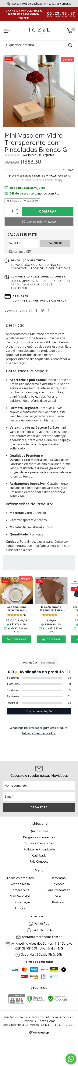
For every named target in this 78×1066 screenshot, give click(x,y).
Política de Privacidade (39, 849)
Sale (58, 896)
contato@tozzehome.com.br (42, 937)
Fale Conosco (39, 861)
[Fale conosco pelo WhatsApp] (71, 1058)
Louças (20, 908)
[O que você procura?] (70, 45)
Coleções (58, 884)
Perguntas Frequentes (39, 837)
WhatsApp (41, 923)
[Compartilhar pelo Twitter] (43, 310)
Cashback (39, 855)
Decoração (58, 878)
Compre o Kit (20, 890)
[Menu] (7, 31)
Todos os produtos (20, 878)
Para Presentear (58, 890)
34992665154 (42, 930)
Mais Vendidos (20, 896)
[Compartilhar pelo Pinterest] (49, 310)
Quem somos (39, 831)
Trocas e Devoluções (39, 843)
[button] (39, 221)
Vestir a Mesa (20, 884)
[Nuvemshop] (39, 1033)
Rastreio (58, 902)
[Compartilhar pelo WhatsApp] (30, 310)
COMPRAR (18, 639)
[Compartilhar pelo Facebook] (36, 310)
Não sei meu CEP (20, 251)
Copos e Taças (20, 902)
